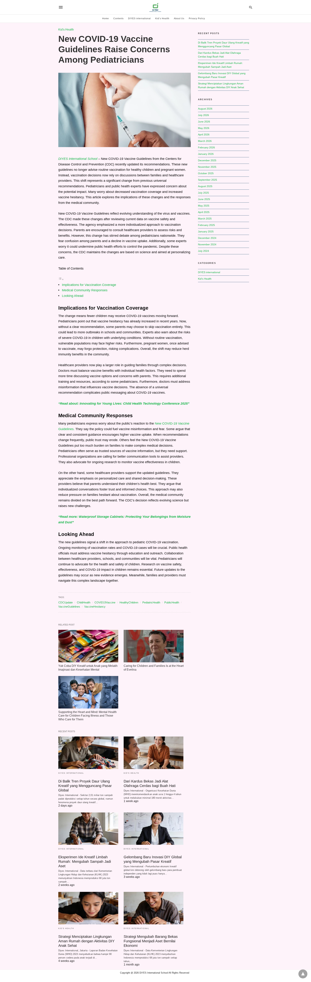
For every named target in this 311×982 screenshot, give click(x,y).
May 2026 (203, 128)
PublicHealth (171, 602)
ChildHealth (83, 602)
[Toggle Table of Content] (61, 279)
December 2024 (207, 238)
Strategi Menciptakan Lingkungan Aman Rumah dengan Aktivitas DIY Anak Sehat (86, 941)
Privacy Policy (197, 18)
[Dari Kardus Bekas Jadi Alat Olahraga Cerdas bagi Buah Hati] (154, 752)
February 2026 (206, 147)
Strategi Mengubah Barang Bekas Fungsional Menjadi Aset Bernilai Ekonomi (151, 941)
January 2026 (206, 153)
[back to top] (302, 973)
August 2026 (205, 108)
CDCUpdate (65, 602)
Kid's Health (66, 29)
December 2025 (207, 160)
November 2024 (207, 244)
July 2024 (203, 250)
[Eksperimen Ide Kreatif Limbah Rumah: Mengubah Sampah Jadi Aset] (88, 828)
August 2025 (205, 186)
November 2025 (207, 166)
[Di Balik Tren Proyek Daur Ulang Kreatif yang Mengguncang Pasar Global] (88, 752)
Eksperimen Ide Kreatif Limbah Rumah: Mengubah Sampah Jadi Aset (84, 861)
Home (105, 18)
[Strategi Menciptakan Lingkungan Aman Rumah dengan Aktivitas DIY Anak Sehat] (88, 908)
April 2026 (203, 134)
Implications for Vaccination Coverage (89, 285)
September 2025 (207, 179)
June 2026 (204, 121)
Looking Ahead (72, 296)
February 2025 (206, 225)
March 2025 (205, 218)
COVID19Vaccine (104, 602)
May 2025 (203, 205)
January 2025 (206, 231)
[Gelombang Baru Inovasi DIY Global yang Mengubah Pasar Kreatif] (154, 828)
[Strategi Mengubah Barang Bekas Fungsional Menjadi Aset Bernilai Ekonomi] (154, 908)
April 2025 (203, 212)
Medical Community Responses (84, 290)
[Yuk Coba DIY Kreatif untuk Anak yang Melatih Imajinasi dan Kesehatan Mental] (88, 646)
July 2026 (203, 115)
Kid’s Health (162, 18)
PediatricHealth (151, 602)
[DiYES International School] (155, 7)
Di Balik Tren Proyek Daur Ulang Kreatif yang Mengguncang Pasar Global (85, 785)
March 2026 (205, 141)
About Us (179, 18)
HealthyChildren (129, 602)
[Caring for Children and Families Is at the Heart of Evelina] (154, 646)
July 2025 (203, 192)
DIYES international (139, 18)
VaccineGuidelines (69, 606)
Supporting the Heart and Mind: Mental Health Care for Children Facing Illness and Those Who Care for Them (87, 715)
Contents (118, 18)
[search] (251, 7)
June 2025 (204, 199)
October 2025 (206, 173)
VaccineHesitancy (94, 606)
